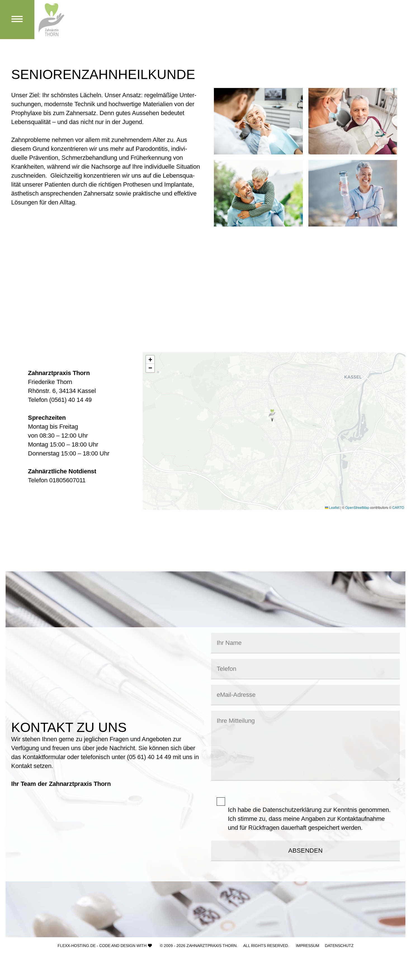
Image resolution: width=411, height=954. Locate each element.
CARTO (398, 507)
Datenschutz (339, 945)
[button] (272, 415)
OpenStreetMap (357, 507)
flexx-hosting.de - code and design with (102, 945)
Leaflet (333, 507)
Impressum (307, 945)
